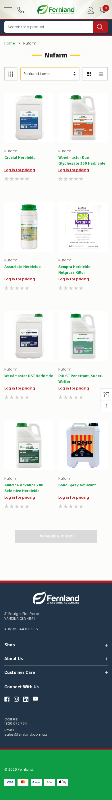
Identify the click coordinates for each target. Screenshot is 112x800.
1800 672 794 (15, 723)
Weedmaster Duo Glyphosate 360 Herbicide (81, 160)
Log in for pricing (19, 169)
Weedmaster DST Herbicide (28, 375)
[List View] (101, 73)
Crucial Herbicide (20, 157)
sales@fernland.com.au (25, 734)
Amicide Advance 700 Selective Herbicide (23, 488)
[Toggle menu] (7, 9)
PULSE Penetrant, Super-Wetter (80, 378)
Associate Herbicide (22, 266)
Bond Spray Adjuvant (77, 485)
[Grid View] (88, 73)
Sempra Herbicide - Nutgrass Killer (75, 269)
